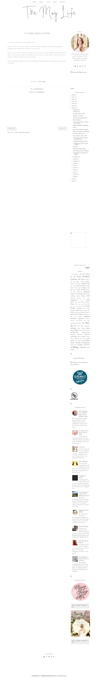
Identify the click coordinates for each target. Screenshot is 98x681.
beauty (79, 283)
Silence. (75, 127)
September (75, 161)
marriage (73, 328)
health (76, 314)
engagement (73, 300)
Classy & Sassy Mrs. (79, 358)
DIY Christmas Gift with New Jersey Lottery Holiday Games (83, 413)
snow (84, 338)
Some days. (75, 146)
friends (72, 308)
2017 (73, 97)
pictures (72, 334)
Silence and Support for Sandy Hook (81, 131)
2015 (73, 101)
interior (88, 318)
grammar (72, 310)
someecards (77, 340)
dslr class (86, 298)
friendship (79, 308)
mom (88, 328)
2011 (73, 178)
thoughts (80, 345)
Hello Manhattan (60, 676)
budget (84, 288)
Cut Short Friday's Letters (78, 133)
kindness (79, 323)
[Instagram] (75, 66)
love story (81, 326)
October (75, 159)
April (74, 172)
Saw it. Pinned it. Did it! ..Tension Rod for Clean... (80, 122)
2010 (73, 181)
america (87, 281)
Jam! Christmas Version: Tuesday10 (81, 150)
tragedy (43, 81)
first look (87, 304)
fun (84, 308)
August (75, 163)
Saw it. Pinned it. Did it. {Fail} (80, 135)
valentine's (87, 345)
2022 (73, 95)
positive (79, 336)
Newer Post (12, 128)
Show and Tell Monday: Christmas (80, 129)
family (88, 300)
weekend (83, 347)
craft (75, 294)
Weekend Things (83, 526)
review (76, 338)
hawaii (72, 314)
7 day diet (82, 274)
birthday (83, 283)
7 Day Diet (82, 447)
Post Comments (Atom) (22, 132)
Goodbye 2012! (76, 111)
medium (83, 328)
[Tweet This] (33, 81)
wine (88, 347)
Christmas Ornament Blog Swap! (80, 141)
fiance (72, 304)
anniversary (73, 283)
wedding (74, 347)
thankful (78, 343)
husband (87, 316)
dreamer (72, 298)
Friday (79, 277)
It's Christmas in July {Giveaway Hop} (83, 432)
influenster (73, 318)
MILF (83, 279)
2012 (73, 107)
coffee (72, 294)
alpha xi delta (80, 281)
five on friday (86, 306)
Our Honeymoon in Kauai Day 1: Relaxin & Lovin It (84, 494)
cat (89, 290)
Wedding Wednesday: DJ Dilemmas (81, 125)
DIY (74, 277)
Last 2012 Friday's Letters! (79, 113)
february (87, 302)
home (84, 314)
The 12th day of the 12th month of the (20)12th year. (80, 138)
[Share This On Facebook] (31, 81)
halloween (87, 312)
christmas (86, 292)
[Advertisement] (80, 207)
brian (71, 288)
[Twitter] (80, 66)
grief (77, 310)
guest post (78, 312)
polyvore (87, 334)
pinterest (80, 334)
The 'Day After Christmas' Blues (80, 117)
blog (88, 283)
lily (83, 323)
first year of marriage (75, 306)
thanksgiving (86, 343)
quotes (84, 336)
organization (86, 332)
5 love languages (74, 274)
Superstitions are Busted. (84, 541)
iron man (86, 320)
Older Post (62, 128)
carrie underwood (82, 290)
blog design (73, 285)
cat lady (72, 292)
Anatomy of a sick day (78, 115)
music (76, 330)
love (75, 326)
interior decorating (76, 320)
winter (72, 349)
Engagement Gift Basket (84, 511)
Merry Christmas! (77, 120)
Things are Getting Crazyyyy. (79, 148)
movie (72, 330)
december (80, 294)
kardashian (73, 323)
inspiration (81, 318)
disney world (85, 296)
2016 (73, 99)
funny (88, 308)
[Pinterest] (82, 66)
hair (82, 312)
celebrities (79, 292)
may (79, 328)
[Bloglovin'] (85, 66)
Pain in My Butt (83, 461)
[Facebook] (77, 66)
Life (79, 279)
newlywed (87, 330)
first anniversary (79, 304)
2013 (73, 105)
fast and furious (79, 302)
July (74, 165)
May (74, 169)
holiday (80, 314)
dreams (79, 298)
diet (84, 294)
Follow (72, 88)
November (75, 156)
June (74, 167)
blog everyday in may (83, 285)
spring (82, 340)
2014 (73, 103)
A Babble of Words (82, 477)
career (74, 290)
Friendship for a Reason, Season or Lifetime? (84, 558)
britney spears (78, 288)
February (75, 174)
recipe (88, 336)
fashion (72, 302)
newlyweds (74, 332)
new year (81, 330)
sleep (81, 338)
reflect (72, 338)
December (75, 109)
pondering (73, 336)
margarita (87, 326)
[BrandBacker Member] (74, 399)
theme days (73, 345)
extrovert (82, 300)
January (75, 176)
